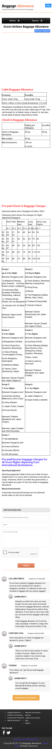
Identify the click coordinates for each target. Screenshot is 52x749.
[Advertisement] (26, 60)
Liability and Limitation (32, 718)
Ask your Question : (13, 510)
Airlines (13, 21)
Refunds (28, 715)
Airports (36, 21)
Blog (48, 5)
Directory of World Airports (26, 739)
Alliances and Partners (32, 712)
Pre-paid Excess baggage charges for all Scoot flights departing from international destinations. (24, 462)
